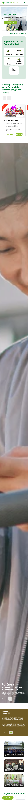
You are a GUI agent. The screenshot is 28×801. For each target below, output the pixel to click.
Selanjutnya (10, 134)
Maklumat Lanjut (10, 22)
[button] (2, 18)
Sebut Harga (19, 134)
